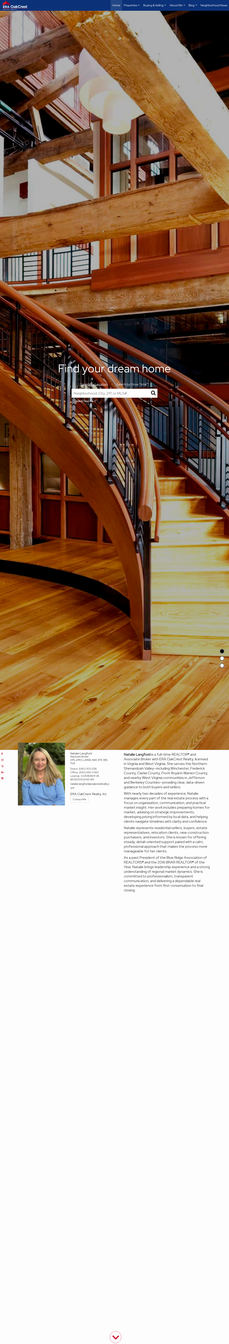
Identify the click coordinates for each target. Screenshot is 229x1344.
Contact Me (79, 799)
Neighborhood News (214, 5)
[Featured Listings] (222, 658)
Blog (193, 7)
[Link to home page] (17, 5)
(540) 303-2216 (88, 768)
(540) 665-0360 (89, 772)
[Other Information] (222, 665)
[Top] (222, 651)
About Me (178, 7)
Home (116, 5)
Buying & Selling (155, 7)
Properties (132, 7)
